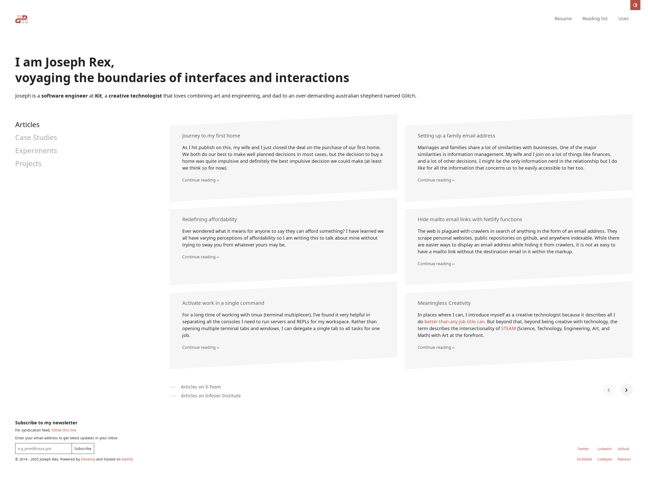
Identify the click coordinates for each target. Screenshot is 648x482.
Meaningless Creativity (444, 303)
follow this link (64, 430)
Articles (27, 124)
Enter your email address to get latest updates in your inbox (66, 437)
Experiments (36, 150)
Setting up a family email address (456, 135)
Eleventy (88, 459)
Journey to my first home (211, 135)
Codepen (605, 459)
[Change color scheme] (635, 5)
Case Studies (36, 137)
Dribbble (584, 459)
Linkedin (604, 448)
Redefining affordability (209, 219)
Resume (563, 18)
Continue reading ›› (200, 180)
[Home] (21, 20)
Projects (28, 163)
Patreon (624, 459)
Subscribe (82, 448)
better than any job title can (454, 321)
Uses (623, 18)
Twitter (583, 448)
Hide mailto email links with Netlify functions (470, 219)
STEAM (508, 328)
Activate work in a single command (223, 303)
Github (623, 448)
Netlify (127, 459)
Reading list (595, 18)
